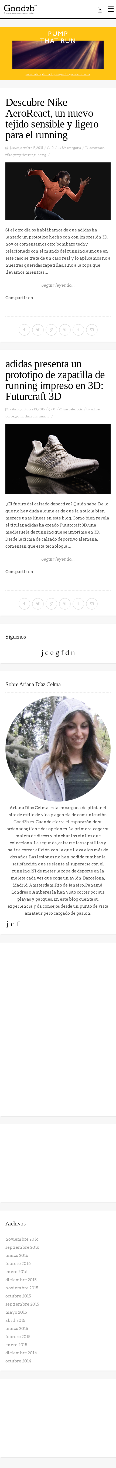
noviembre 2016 (22, 1239)
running (40, 155)
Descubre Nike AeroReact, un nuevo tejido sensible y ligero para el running (51, 118)
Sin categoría (71, 148)
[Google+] (52, 652)
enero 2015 (16, 1344)
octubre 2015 (18, 1296)
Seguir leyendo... (58, 285)
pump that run (23, 155)
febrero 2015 (17, 1336)
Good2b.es (23, 821)
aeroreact (97, 148)
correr (10, 416)
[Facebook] (47, 652)
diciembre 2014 (21, 1353)
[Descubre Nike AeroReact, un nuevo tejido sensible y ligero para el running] (58, 191)
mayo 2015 (16, 1312)
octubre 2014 (18, 1361)
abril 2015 (15, 1320)
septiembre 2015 (22, 1304)
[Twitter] (42, 652)
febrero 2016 (18, 1263)
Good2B (36, 9)
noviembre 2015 (21, 1288)
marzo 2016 (16, 1255)
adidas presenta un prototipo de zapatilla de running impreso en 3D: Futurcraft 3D (55, 380)
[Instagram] (62, 652)
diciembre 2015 (21, 1279)
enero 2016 (16, 1271)
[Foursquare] (67, 652)
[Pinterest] (57, 652)
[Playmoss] (73, 652)
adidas (96, 409)
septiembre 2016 (22, 1247)
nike (8, 155)
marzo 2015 (16, 1328)
